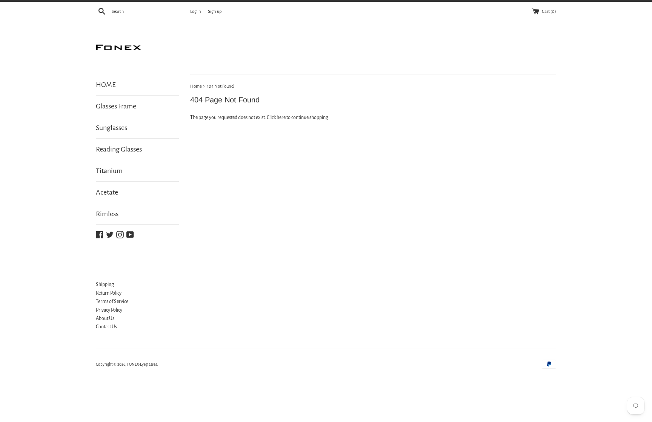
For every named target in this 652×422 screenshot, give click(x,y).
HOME (106, 84)
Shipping (105, 284)
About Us (105, 318)
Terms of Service (112, 301)
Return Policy (108, 293)
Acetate (107, 192)
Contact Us (106, 326)
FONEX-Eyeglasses (142, 364)
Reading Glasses (119, 149)
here (281, 117)
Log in (195, 11)
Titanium (109, 171)
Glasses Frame (116, 106)
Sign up (214, 11)
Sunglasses (111, 127)
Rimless (107, 214)
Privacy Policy (109, 310)
